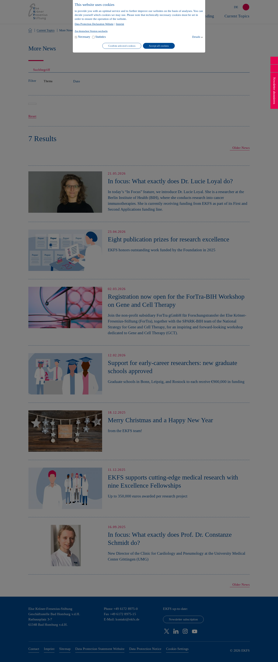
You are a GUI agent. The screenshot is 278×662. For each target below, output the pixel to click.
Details (196, 36)
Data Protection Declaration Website (94, 24)
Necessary (84, 36)
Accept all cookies (159, 45)
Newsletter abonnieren (274, 90)
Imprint (120, 24)
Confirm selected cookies (121, 45)
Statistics (100, 36)
